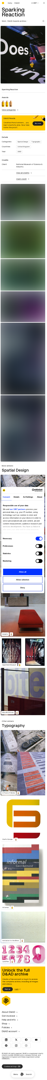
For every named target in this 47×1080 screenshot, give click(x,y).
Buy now (38, 123)
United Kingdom (24, 147)
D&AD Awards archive (17, 21)
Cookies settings (10, 1066)
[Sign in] (44, 3)
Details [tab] (17, 497)
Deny (22, 588)
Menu (15, 1074)
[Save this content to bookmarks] (43, 21)
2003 (19, 151)
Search (29, 1074)
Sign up (7, 989)
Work (4, 21)
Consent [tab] (6, 497)
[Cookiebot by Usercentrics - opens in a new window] (32, 490)
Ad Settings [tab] (28, 497)
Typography (35, 142)
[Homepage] (22, 1074)
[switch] (39, 546)
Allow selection (22, 580)
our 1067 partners (18, 509)
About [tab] (39, 497)
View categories (9, 110)
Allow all (22, 572)
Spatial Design (23, 142)
